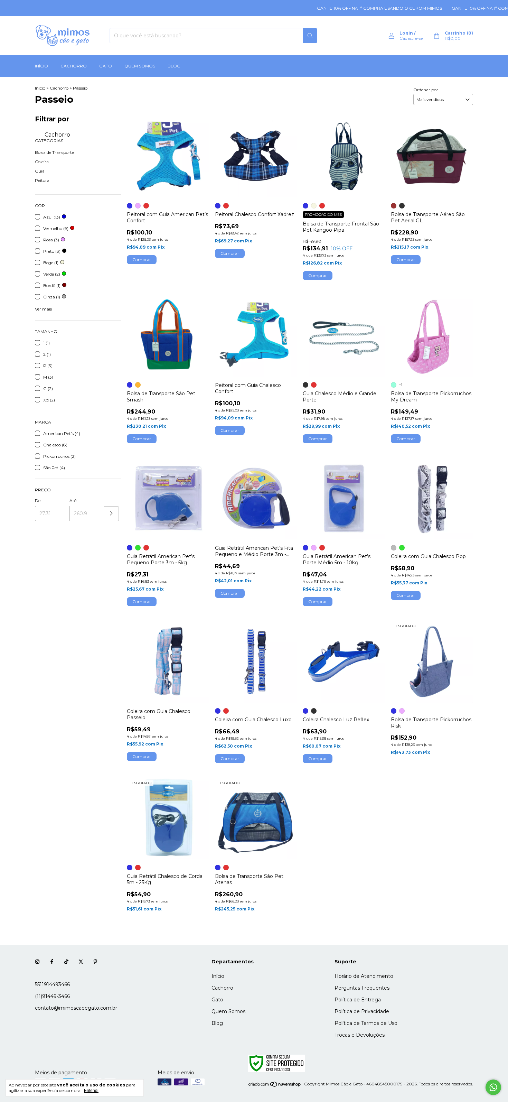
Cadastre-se (411, 38)
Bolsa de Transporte (54, 152)
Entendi (91, 1090)
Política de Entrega (358, 1000)
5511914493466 (52, 984)
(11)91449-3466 (52, 996)
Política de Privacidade (362, 1011)
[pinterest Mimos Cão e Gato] (95, 962)
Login (406, 33)
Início (41, 65)
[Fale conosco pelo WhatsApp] (493, 1087)
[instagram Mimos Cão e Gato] (37, 962)
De (37, 500)
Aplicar (111, 513)
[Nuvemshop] (275, 1085)
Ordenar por (425, 89)
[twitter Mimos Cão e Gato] (80, 962)
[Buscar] (310, 35)
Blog (174, 65)
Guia (40, 171)
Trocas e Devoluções (360, 1035)
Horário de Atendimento (364, 976)
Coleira (42, 161)
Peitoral (42, 180)
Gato (105, 65)
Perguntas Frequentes (362, 988)
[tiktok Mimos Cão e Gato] (66, 962)
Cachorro (73, 65)
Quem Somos (139, 65)
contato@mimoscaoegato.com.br (76, 1008)
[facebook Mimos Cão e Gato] (51, 962)
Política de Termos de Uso (366, 1023)
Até (72, 500)
